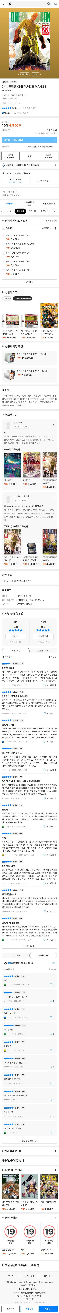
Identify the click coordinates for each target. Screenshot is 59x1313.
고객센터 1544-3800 (14, 1282)
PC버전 (19, 1296)
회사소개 (27, 1296)
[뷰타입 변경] (55, 228)
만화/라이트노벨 (19, 581)
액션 (29, 581)
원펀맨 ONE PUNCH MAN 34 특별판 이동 (32, 246)
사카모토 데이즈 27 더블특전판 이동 (10, 1192)
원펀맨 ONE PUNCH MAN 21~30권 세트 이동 (29, 375)
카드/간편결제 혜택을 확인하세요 (41, 146)
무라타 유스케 (17, 95)
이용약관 (16, 1293)
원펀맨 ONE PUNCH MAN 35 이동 (32, 237)
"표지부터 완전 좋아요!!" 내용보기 (29, 759)
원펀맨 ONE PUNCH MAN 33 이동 (32, 263)
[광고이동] (48, 4)
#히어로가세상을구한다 (22, 298)
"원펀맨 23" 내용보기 (29, 816)
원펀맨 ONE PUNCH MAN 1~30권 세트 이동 (29, 358)
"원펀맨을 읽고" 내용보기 (29, 872)
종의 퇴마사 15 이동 (49, 1240)
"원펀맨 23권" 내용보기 (29, 674)
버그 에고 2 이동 (12, 470)
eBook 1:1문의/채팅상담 (28, 1285)
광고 (33, 1299)
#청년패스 (7, 298)
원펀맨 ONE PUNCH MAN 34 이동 (32, 255)
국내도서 (6, 581)
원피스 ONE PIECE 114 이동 (49, 1192)
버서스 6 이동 (31, 470)
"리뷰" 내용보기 (29, 844)
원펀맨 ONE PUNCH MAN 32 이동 (32, 272)
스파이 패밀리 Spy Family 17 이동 (29, 1192)
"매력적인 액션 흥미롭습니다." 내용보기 (29, 703)
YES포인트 (6, 130)
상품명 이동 (10, 326)
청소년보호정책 (40, 1293)
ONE (4, 95)
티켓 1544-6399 (30, 1282)
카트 (55, 4)
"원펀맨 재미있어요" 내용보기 (29, 929)
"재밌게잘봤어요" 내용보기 (29, 901)
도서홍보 (27, 1299)
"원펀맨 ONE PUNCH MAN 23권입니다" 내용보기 (29, 787)
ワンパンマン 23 (13, 103)
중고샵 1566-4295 (46, 1282)
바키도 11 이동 (29, 1240)
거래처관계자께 (37, 1296)
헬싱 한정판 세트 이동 (10, 1240)
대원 (4, 98)
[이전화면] (3, 4)
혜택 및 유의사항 (15, 642)
